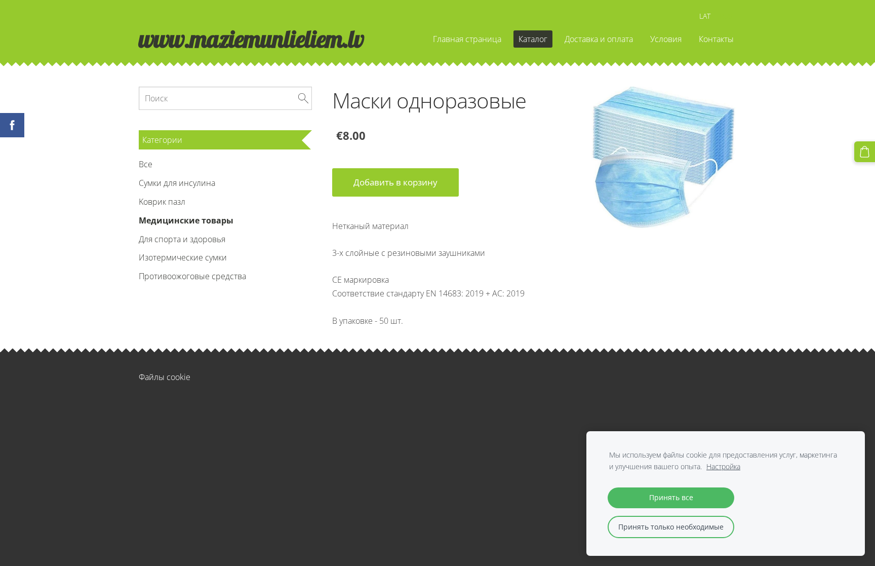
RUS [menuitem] (726, 16)
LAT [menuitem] (704, 16)
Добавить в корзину (395, 182)
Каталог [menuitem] (533, 39)
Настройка (723, 466)
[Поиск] (303, 98)
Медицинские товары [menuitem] (186, 220)
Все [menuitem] (145, 164)
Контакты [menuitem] (716, 39)
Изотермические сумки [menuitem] (183, 257)
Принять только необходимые (671, 527)
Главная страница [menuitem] (467, 39)
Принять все (671, 497)
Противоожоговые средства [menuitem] (192, 276)
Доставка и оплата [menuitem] (599, 39)
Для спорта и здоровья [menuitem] (182, 239)
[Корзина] (864, 151)
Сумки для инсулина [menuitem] (177, 182)
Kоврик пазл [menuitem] (162, 201)
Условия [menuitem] (666, 39)
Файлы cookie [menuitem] (164, 377)
